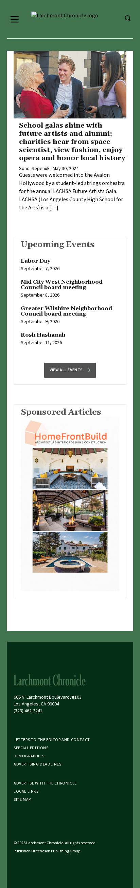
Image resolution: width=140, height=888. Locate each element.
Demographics (29, 756)
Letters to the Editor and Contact (52, 740)
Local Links (26, 791)
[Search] (127, 18)
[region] (70, 305)
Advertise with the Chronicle (45, 783)
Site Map (22, 799)
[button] (70, 370)
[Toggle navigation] (14, 19)
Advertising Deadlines (38, 764)
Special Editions (31, 748)
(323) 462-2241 (28, 710)
